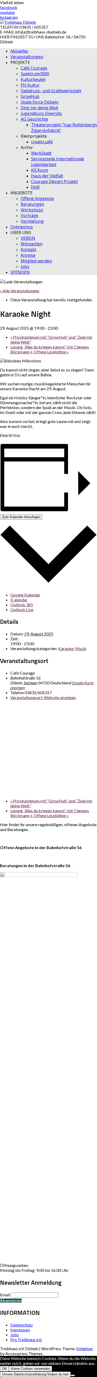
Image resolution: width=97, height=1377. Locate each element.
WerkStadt (41, 153)
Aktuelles (19, 51)
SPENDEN (20, 272)
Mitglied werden (36, 261)
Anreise (28, 255)
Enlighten (84, 1348)
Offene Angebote (37, 198)
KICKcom (39, 170)
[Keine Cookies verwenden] (73, 1375)
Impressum (20, 1329)
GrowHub (30, 96)
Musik (80, 648)
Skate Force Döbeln (39, 102)
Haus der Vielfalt (47, 176)
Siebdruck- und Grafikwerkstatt (51, 91)
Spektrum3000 (35, 74)
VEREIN (28, 238)
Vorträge (29, 215)
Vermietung (32, 221)
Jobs (25, 266)
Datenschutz (21, 1324)
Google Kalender (25, 594)
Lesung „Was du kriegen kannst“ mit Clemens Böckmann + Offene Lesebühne (49, 349)
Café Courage (34, 68)
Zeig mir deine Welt (39, 108)
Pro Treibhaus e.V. (26, 1339)
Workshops (32, 210)
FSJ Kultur (30, 85)
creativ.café (42, 142)
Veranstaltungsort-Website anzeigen (43, 697)
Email (5, 1294)
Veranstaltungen (26, 57)
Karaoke (65, 648)
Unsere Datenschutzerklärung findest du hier (35, 1374)
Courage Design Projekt (54, 181)
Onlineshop (21, 227)
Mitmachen (31, 244)
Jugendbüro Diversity (41, 113)
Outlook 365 (21, 604)
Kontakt (28, 249)
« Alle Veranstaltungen (19, 290)
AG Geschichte (34, 119)
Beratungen (32, 204)
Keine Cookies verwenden (30, 1369)
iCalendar (18, 599)
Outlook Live (21, 609)
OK (4, 1369)
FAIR (35, 187)
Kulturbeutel (33, 79)
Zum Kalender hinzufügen (21, 517)
